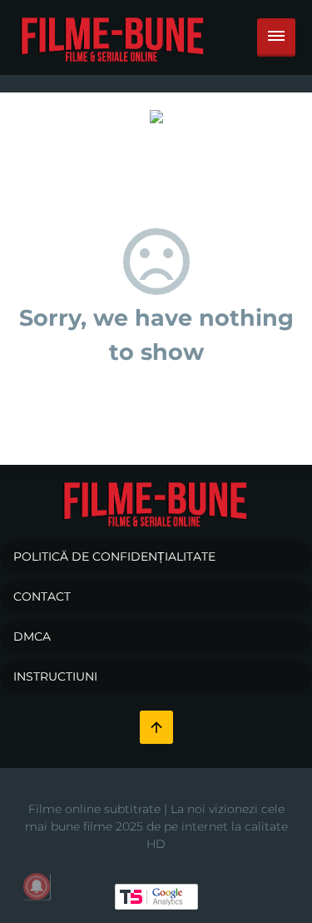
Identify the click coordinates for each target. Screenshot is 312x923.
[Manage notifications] (36, 886)
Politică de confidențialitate (114, 556)
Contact (42, 596)
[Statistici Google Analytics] (156, 895)
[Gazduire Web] (156, 115)
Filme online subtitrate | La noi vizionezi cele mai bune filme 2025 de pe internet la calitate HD (156, 826)
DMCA (32, 636)
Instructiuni (55, 676)
